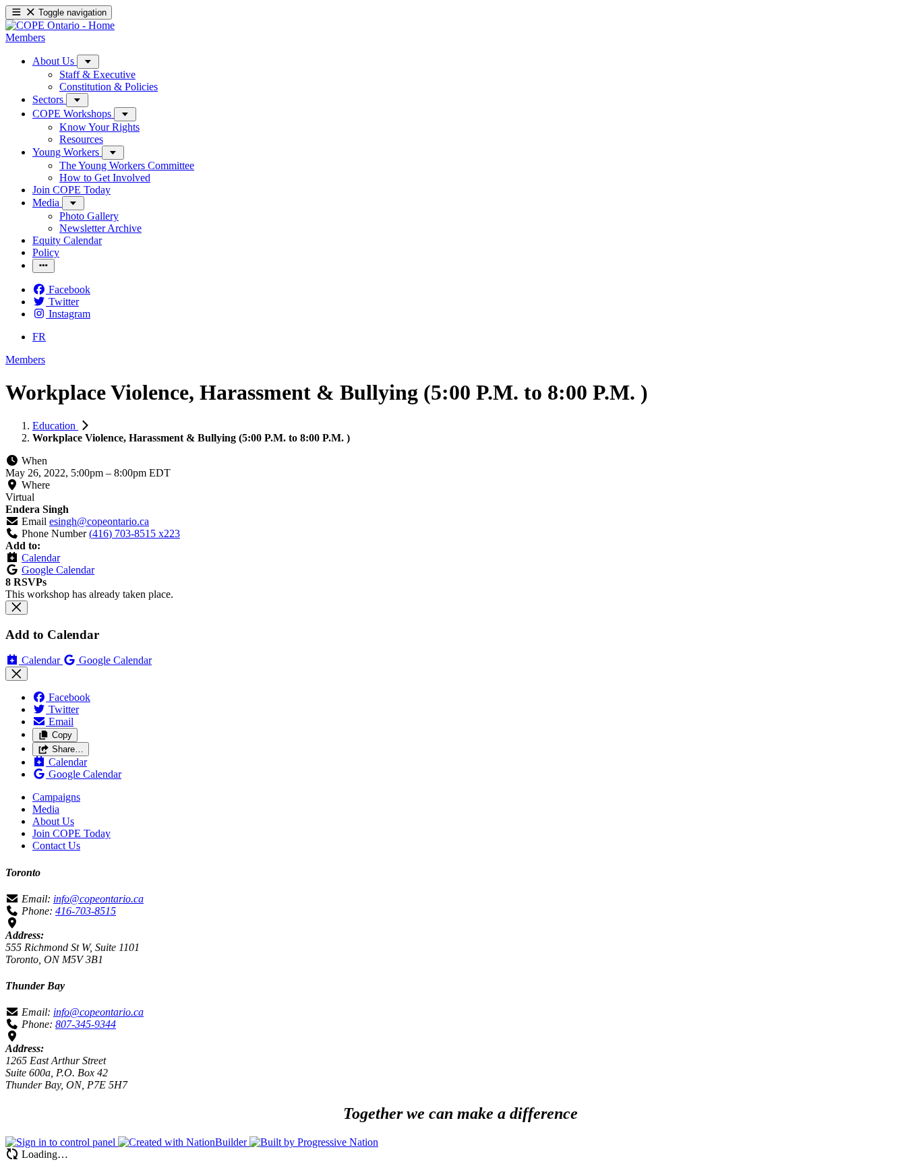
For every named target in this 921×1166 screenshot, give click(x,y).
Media (45, 809)
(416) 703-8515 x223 (134, 533)
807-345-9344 (85, 1024)
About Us (53, 821)
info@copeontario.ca (98, 898)
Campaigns (56, 797)
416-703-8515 (85, 911)
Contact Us (56, 845)
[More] (88, 62)
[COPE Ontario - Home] (60, 25)
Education (55, 425)
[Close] (16, 608)
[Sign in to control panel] (61, 1142)
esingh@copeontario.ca (99, 521)
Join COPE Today (71, 833)
